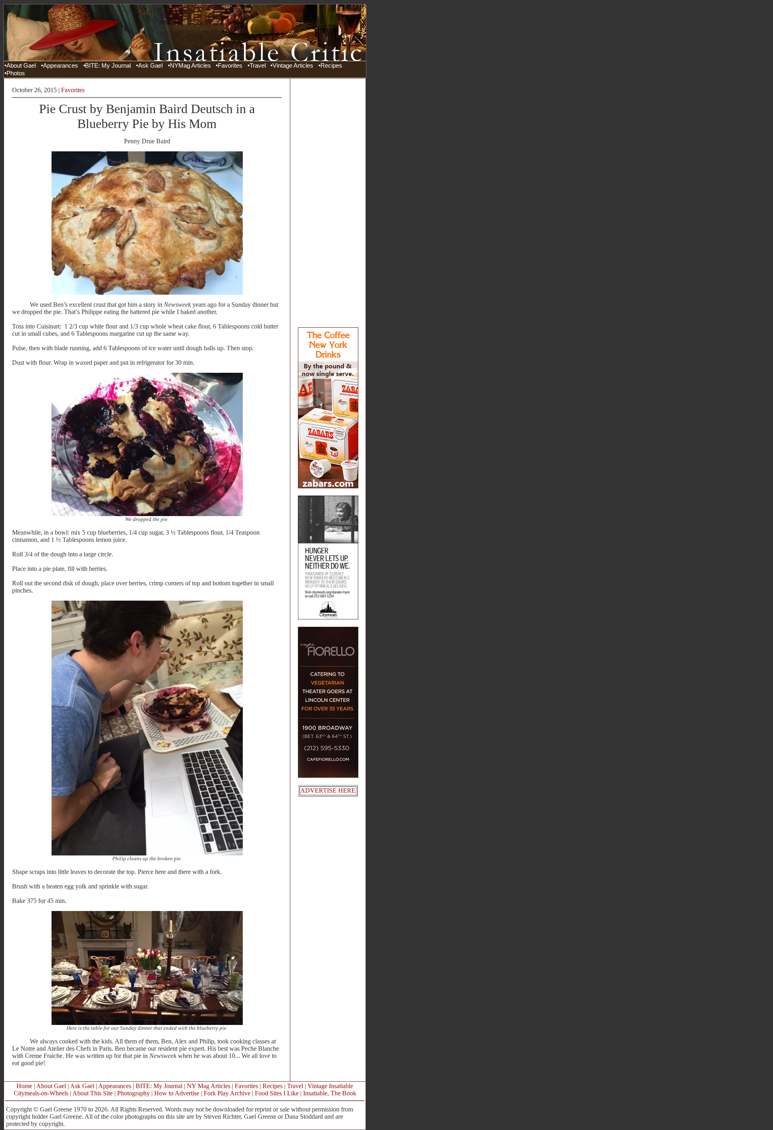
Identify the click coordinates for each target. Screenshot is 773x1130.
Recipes (331, 65)
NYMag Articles (190, 65)
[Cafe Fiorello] (328, 775)
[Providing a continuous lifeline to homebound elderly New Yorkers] (328, 617)
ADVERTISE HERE (327, 790)
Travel (258, 65)
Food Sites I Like (277, 1093)
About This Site (92, 1093)
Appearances (60, 65)
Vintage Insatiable (330, 1085)
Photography (133, 1093)
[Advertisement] (328, 202)
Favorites (230, 65)
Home (24, 1085)
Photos (15, 73)
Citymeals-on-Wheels (41, 1093)
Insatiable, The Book (329, 1093)
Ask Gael (150, 65)
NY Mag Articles (208, 1085)
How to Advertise (176, 1093)
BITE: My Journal (108, 65)
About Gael (21, 65)
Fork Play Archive (227, 1093)
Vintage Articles (293, 65)
